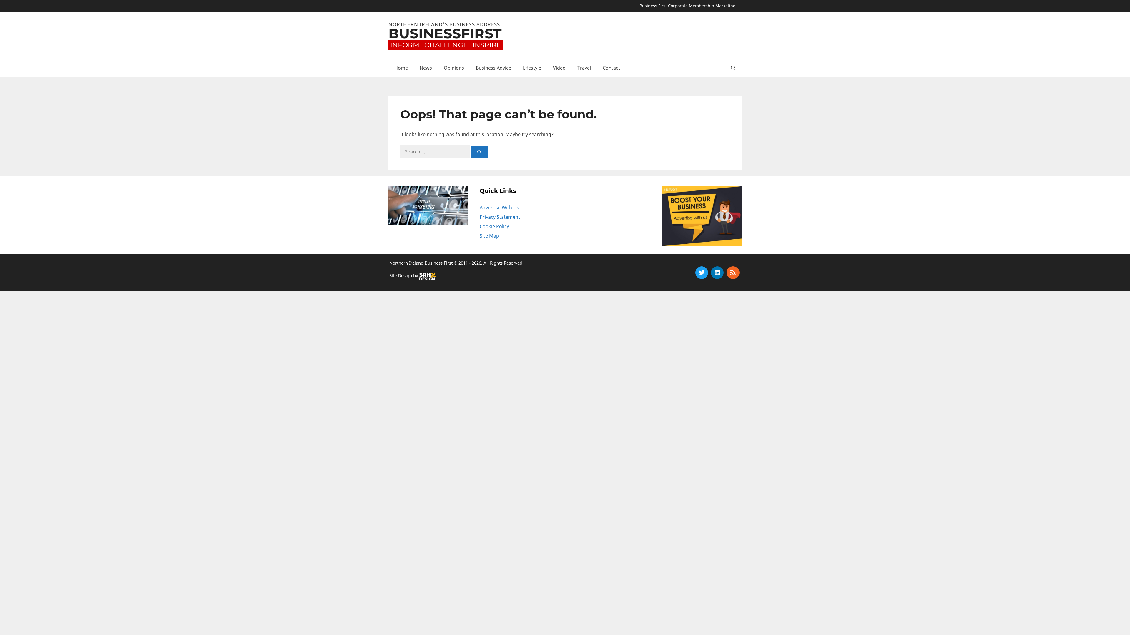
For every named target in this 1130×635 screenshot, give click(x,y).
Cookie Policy (494, 226)
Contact (611, 68)
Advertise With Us (499, 207)
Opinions (454, 68)
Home (401, 68)
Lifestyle (532, 68)
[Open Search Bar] (733, 68)
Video (559, 68)
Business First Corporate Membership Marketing (687, 6)
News (426, 68)
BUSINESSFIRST (445, 33)
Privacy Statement (500, 217)
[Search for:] (435, 151)
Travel (584, 68)
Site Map (489, 236)
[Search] (479, 152)
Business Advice (493, 68)
